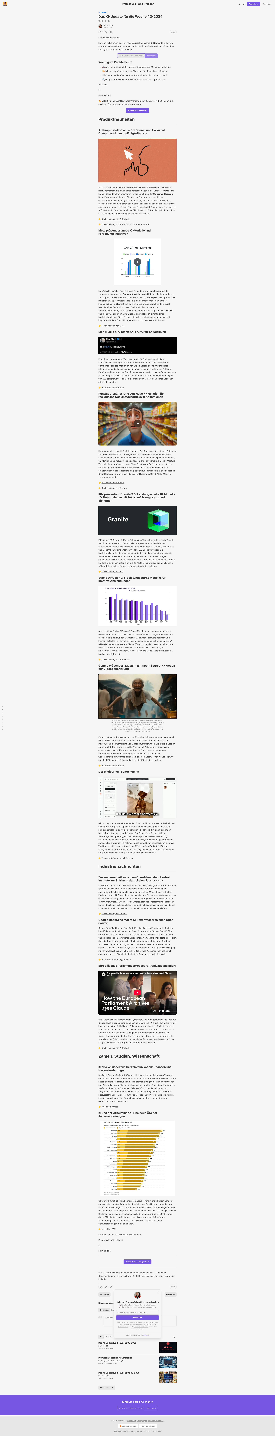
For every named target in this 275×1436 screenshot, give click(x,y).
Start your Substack (129, 1426)
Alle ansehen (105, 1388)
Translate (103, 12)
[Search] (239, 4)
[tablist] (108, 1310)
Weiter (169, 1294)
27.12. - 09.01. (103, 1376)
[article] (137, 1347)
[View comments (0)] (106, 32)
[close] (158, 1292)
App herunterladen (148, 1426)
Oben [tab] (101, 1337)
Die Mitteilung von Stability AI (116, 659)
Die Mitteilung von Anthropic (115, 219)
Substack (116, 1431)
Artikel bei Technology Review (116, 959)
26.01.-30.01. (103, 1346)
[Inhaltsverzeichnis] (2, 718)
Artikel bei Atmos (110, 1107)
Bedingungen (142, 1421)
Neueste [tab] (109, 1337)
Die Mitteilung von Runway (114, 488)
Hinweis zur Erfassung (156, 1421)
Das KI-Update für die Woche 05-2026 (117, 1343)
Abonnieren (253, 4)
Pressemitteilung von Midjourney (117, 858)
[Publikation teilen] (244, 4)
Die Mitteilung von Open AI (114, 913)
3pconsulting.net (107, 1276)
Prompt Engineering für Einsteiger (115, 1358)
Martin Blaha (108, 25)
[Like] (100, 32)
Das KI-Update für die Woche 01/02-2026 (119, 1373)
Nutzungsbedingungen (150, 1322)
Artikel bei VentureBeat (113, 387)
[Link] (95, 62)
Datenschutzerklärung (141, 1327)
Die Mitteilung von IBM (112, 571)
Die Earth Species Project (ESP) (113, 1075)
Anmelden (267, 4)
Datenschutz (131, 1421)
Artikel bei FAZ (109, 1229)
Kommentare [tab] (104, 1310)
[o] (137, 262)
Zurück (106, 1294)
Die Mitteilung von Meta (113, 326)
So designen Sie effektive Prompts (111, 1361)
